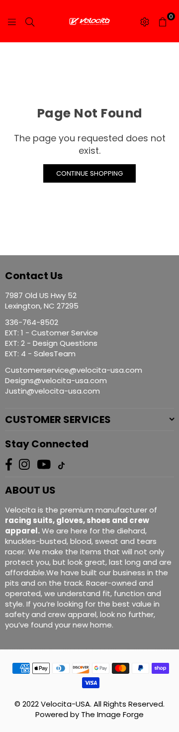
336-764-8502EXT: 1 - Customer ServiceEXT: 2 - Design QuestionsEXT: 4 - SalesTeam (51, 338)
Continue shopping (89, 173)
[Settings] (145, 21)
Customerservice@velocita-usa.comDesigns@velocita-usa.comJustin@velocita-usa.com (73, 380)
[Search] (30, 21)
